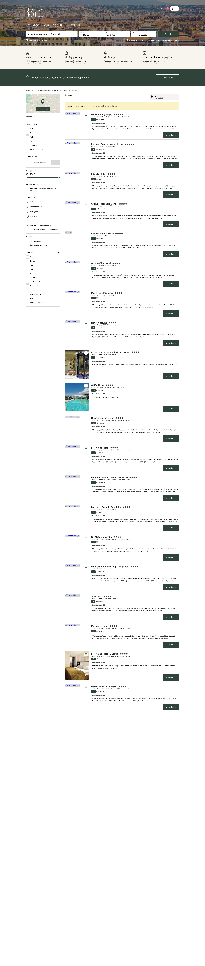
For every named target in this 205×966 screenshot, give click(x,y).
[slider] (26, 177)
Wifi (31, 129)
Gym (31, 141)
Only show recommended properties (44, 229)
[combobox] (52, 34)
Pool (31, 133)
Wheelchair (34, 145)
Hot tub (33, 290)
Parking (32, 137)
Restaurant (34, 261)
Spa (31, 298)
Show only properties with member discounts (43, 189)
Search (168, 34)
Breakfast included (37, 149)
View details (171, 135)
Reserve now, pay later (38, 245)
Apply (55, 162)
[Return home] (34, 11)
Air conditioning (36, 294)
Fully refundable (36, 241)
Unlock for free (167, 77)
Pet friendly (34, 286)
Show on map (42, 109)
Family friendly (35, 282)
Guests (135, 33)
